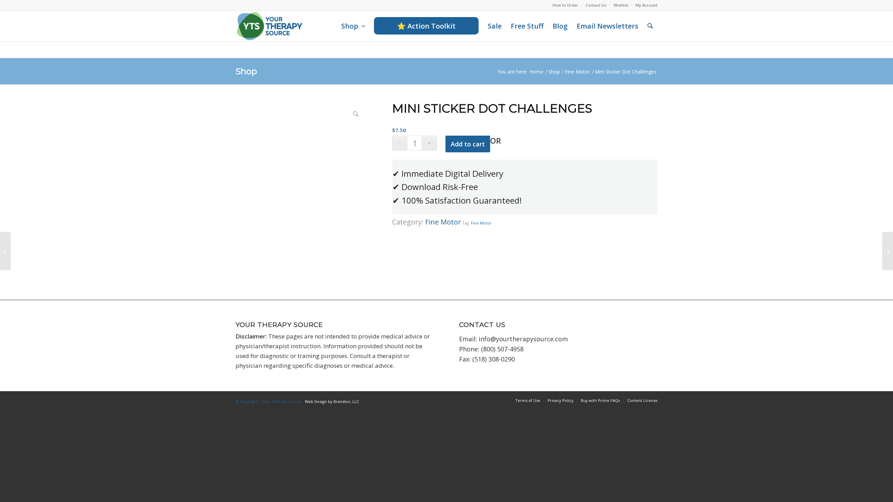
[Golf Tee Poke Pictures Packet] (887, 251)
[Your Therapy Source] (269, 26)
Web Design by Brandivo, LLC (332, 401)
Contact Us (596, 5)
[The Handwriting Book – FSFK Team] (5, 251)
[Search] (650, 26)
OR (495, 140)
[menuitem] (565, 5)
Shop (246, 71)
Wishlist (621, 5)
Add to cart (468, 144)
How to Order (565, 5)
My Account (647, 5)
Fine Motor (443, 222)
